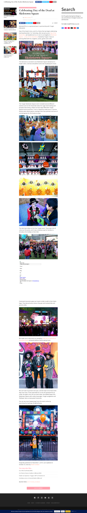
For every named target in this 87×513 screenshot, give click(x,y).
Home (28, 502)
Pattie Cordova (27, 17)
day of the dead (30, 481)
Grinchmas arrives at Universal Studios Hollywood (8, 56)
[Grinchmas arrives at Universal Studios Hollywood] (10, 53)
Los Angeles (37, 481)
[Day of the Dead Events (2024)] (10, 15)
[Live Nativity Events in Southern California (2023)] (10, 27)
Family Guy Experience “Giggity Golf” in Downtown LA (9, 42)
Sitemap (48, 502)
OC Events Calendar (40, 502)
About (32, 502)
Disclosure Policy (55, 502)
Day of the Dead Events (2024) (9, 17)
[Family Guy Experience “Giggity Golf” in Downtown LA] (10, 39)
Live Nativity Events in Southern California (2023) (10, 29)
